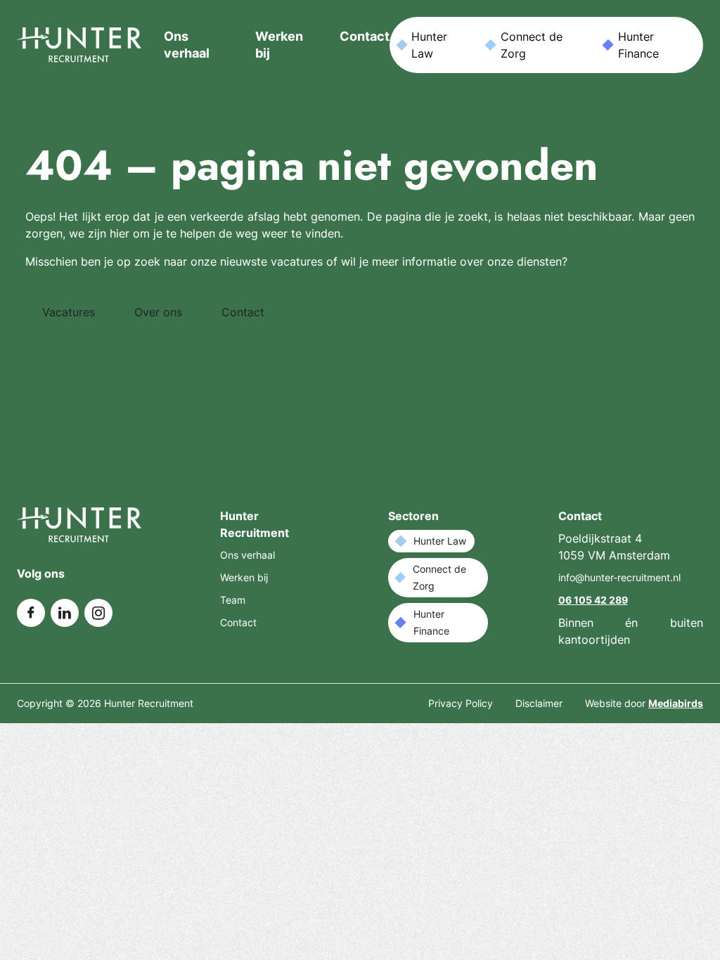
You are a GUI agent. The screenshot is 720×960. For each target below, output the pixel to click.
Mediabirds (675, 703)
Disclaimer (538, 703)
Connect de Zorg (531, 45)
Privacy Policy (460, 703)
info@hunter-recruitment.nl (619, 577)
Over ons (158, 312)
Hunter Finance (638, 45)
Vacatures (68, 312)
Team (232, 600)
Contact (365, 36)
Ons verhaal (247, 555)
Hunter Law (429, 45)
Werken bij (244, 577)
